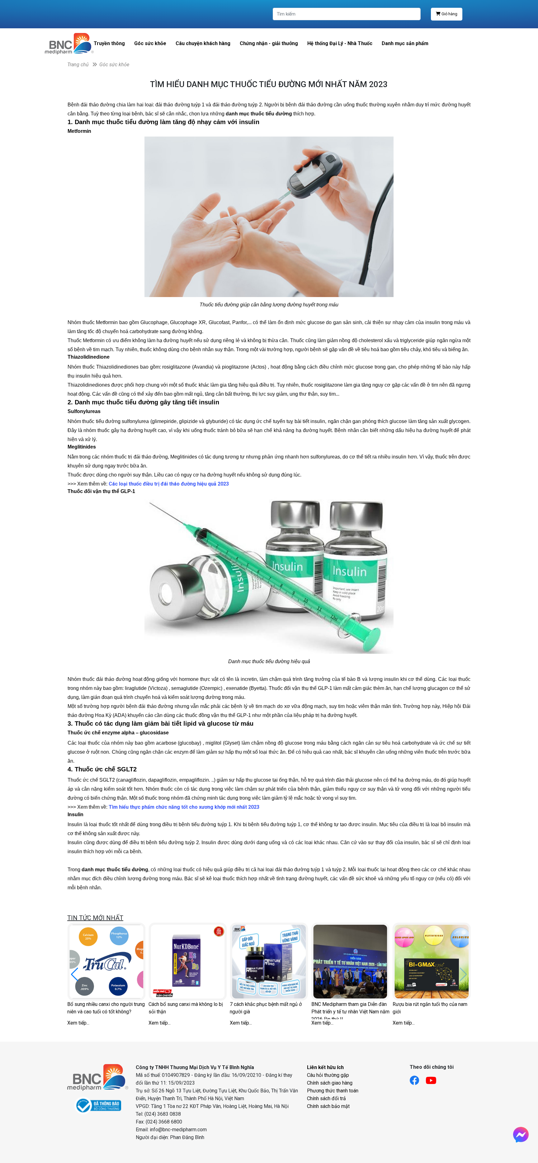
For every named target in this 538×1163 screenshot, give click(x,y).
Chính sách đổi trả (326, 1098)
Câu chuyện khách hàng (203, 43)
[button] (74, 974)
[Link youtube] (434, 1078)
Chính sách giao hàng (329, 1083)
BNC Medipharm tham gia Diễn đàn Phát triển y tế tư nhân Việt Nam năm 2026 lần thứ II (350, 1010)
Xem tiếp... (78, 1023)
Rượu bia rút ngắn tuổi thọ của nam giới (430, 1008)
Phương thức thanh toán (332, 1091)
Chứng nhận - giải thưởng (269, 43)
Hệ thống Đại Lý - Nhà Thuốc (339, 43)
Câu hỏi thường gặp (328, 1075)
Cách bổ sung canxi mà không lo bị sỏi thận (186, 1008)
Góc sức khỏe (150, 43)
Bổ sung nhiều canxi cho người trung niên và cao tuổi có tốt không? (106, 1008)
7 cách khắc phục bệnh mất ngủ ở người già (266, 1008)
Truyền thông (109, 43)
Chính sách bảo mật (328, 1106)
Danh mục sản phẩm (405, 43)
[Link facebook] (418, 1078)
